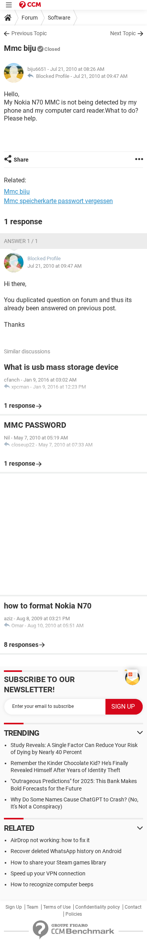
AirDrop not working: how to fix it (50, 840)
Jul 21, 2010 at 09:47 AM (100, 76)
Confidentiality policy (97, 907)
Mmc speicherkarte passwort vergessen (58, 201)
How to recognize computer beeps (52, 884)
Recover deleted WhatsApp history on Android (66, 851)
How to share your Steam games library (58, 862)
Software (59, 17)
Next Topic (123, 33)
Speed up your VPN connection (48, 873)
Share (21, 160)
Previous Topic (29, 33)
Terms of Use (57, 907)
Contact (133, 907)
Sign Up (13, 907)
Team (32, 907)
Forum (30, 17)
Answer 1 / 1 (21, 241)
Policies (73, 914)
